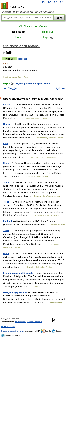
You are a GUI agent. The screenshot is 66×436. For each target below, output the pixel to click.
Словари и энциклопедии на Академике (27, 11)
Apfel (6, 230)
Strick (6, 182)
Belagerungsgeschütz (15, 292)
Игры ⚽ (48, 37)
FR (61, 2)
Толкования (17, 32)
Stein (6, 163)
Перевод (22, 58)
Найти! (58, 18)
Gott (5, 143)
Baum (6, 253)
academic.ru (12, 5)
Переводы (48, 32)
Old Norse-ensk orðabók (33, 26)
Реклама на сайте (34, 321)
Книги (17, 37)
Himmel (7, 124)
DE (49, 2)
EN (43, 2)
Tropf (6, 202)
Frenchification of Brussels (18, 273)
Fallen (6, 104)
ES (55, 2)
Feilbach (8, 221)
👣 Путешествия (8, 326)
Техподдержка (20, 321)
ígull (58, 88)
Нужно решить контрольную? (33, 83)
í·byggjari (12, 88)
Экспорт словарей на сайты (12, 331)
